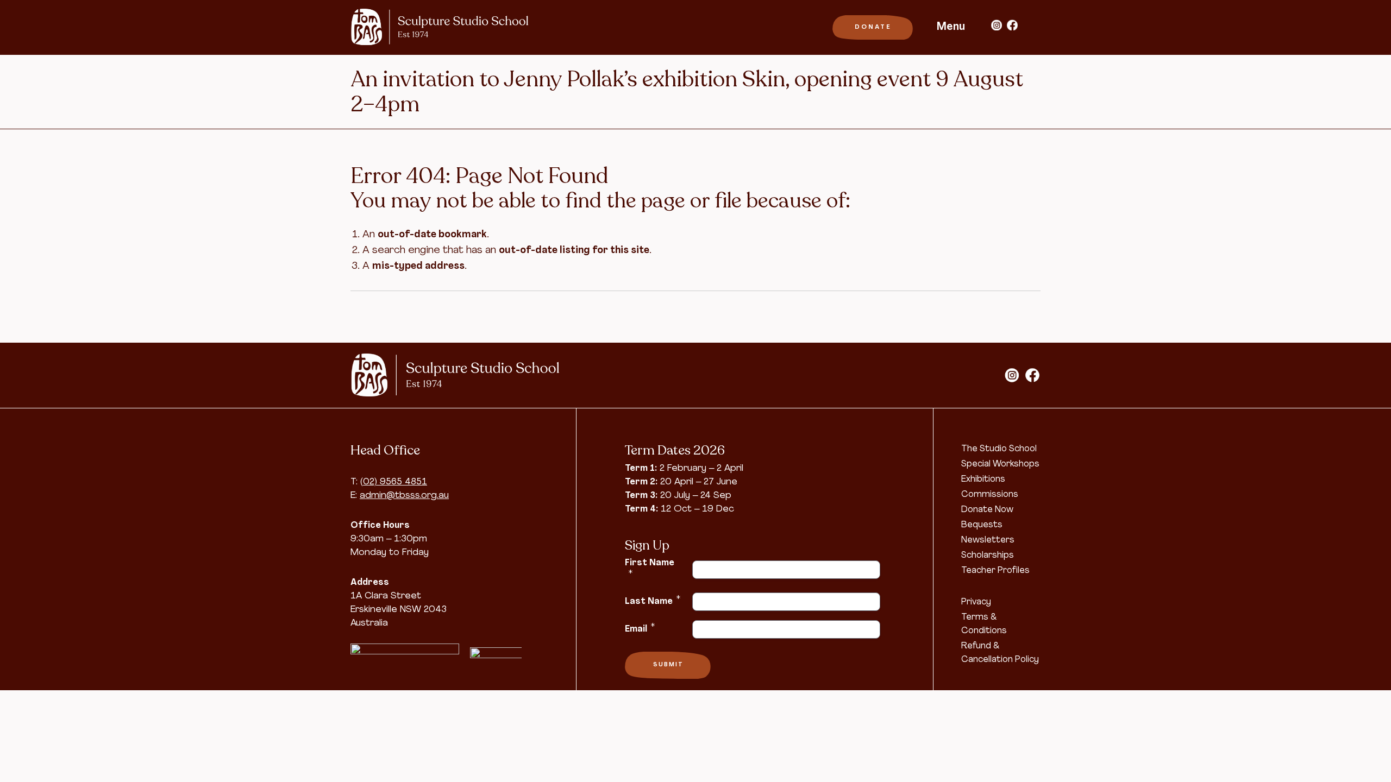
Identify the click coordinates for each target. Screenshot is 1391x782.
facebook (1012, 25)
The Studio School (999, 449)
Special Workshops (1000, 464)
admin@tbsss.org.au (404, 495)
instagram (996, 25)
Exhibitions (983, 479)
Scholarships (987, 555)
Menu (951, 27)
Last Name (652, 600)
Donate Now (987, 510)
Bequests (981, 525)
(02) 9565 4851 (393, 482)
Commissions (989, 494)
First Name (649, 568)
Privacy (976, 602)
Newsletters (987, 540)
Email (640, 628)
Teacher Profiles (995, 570)
